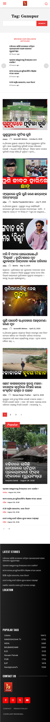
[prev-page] (3, 65)
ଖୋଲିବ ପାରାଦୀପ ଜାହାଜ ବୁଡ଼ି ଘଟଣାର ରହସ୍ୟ (19, 585)
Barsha (15, 266)
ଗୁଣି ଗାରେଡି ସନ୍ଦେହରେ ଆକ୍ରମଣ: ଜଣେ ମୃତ (25, 322)
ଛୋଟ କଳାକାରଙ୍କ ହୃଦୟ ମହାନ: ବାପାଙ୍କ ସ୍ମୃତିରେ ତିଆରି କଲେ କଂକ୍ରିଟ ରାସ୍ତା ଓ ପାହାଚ (22, 386)
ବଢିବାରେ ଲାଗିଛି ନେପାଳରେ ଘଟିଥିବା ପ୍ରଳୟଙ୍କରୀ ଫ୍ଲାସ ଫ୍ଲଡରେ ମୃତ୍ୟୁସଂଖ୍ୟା (21, 48)
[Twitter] (20, 700)
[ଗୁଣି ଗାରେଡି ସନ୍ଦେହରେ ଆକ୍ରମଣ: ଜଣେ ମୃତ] (25, 300)
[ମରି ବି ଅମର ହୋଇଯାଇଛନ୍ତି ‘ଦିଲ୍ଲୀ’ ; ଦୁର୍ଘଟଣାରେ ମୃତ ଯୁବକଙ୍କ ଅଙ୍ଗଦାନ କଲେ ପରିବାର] (25, 234)
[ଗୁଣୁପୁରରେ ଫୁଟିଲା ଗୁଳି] (25, 114)
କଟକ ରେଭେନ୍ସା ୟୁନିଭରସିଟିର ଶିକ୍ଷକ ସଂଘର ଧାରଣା (22, 72)
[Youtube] (27, 700)
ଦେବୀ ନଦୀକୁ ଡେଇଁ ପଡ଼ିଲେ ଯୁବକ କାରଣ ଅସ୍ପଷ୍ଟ (21, 518)
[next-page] (46, 65)
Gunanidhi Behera (20, 139)
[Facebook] (6, 700)
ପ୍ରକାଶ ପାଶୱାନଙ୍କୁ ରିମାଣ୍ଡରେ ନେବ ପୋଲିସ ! (23, 61)
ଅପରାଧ (5, 139)
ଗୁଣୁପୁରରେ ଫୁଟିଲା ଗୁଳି (17, 134)
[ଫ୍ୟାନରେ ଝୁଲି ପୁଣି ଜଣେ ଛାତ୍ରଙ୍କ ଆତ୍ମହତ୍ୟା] (25, 174)
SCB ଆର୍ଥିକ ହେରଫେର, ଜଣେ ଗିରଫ (22, 82)
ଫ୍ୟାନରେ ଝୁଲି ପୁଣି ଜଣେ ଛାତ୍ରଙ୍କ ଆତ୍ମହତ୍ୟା (25, 195)
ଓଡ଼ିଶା (5, 202)
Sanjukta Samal (11, 481)
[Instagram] (13, 700)
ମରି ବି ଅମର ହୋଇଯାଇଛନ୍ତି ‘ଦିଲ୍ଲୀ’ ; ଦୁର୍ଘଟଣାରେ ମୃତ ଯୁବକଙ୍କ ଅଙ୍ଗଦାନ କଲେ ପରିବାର (25, 257)
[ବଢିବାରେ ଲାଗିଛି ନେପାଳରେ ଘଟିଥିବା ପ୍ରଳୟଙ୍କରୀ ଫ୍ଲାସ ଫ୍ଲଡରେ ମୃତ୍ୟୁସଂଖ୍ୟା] (25, 454)
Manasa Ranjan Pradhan (22, 395)
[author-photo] (11, 139)
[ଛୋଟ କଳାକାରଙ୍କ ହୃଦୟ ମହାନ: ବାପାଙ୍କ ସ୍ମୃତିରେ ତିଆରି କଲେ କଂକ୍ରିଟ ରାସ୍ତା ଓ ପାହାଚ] (25, 363)
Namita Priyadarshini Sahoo (23, 202)
